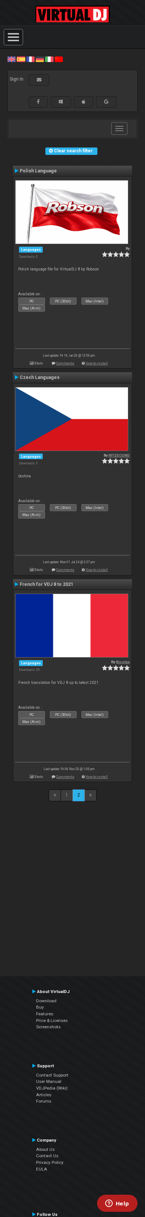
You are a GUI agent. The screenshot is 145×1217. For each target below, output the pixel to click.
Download (46, 1000)
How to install (97, 363)
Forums (43, 1101)
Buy (40, 1007)
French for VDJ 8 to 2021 (46, 584)
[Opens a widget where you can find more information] (117, 1204)
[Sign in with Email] (39, 79)
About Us (45, 1149)
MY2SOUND (119, 455)
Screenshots (48, 1026)
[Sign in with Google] (106, 101)
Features (44, 1013)
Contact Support (52, 1075)
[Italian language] (49, 59)
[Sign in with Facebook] (38, 101)
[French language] (30, 59)
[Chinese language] (59, 59)
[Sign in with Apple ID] (83, 101)
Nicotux (123, 662)
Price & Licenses (52, 1020)
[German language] (40, 59)
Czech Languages (39, 377)
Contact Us (47, 1155)
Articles (43, 1094)
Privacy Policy (50, 1162)
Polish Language (38, 170)
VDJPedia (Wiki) (52, 1088)
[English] (11, 59)
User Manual (48, 1081)
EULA (41, 1169)
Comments (65, 363)
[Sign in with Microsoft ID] (61, 101)
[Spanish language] (21, 59)
